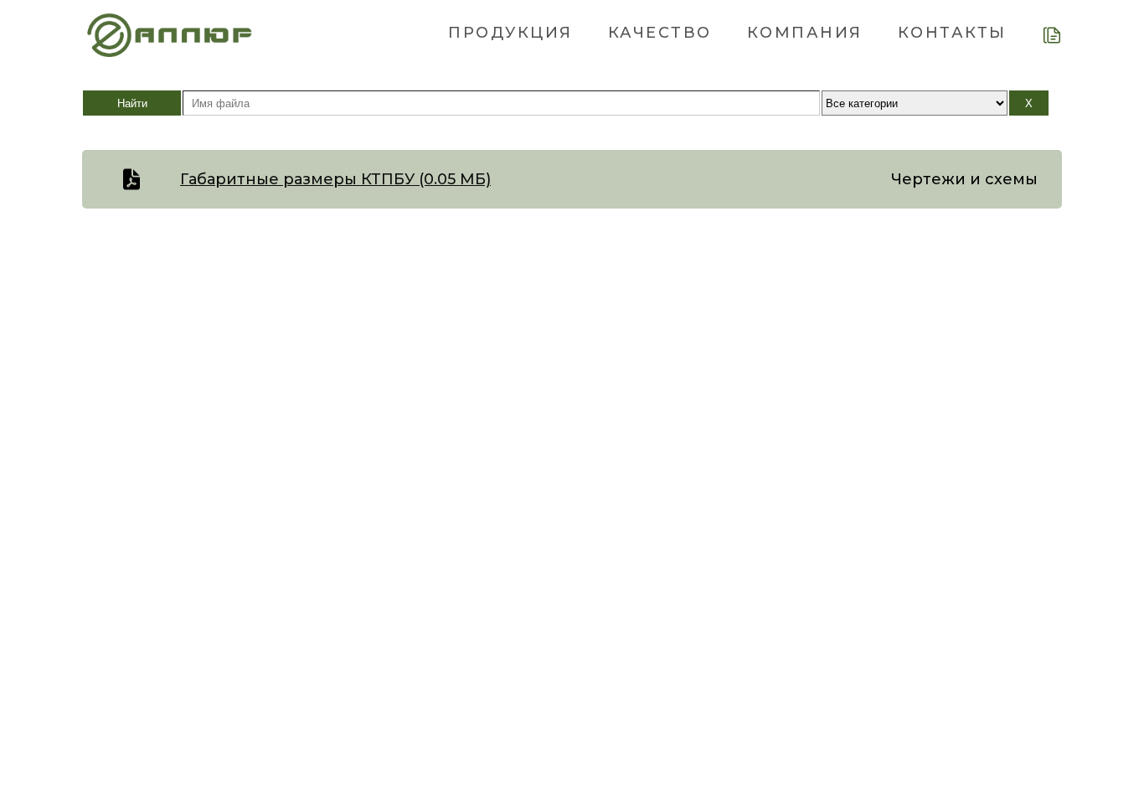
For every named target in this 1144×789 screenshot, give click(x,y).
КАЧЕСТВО (660, 32)
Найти (132, 103)
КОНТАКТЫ (952, 32)
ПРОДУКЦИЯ (510, 32)
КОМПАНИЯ (805, 32)
